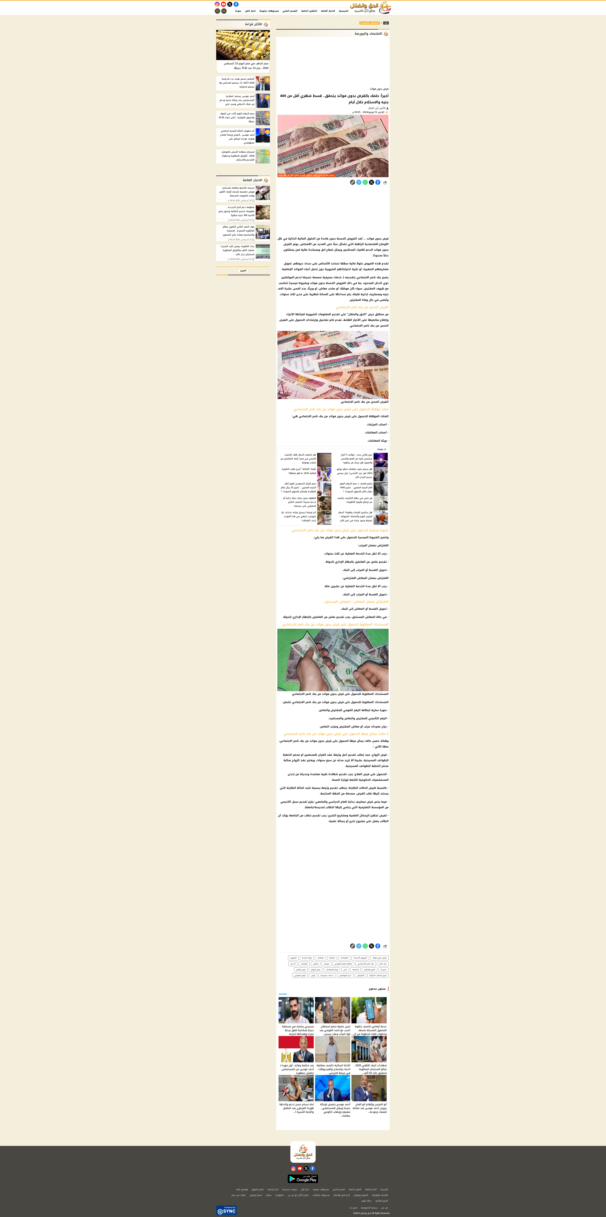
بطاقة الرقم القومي (343, 964)
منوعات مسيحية (289, 1189)
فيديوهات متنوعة (269, 11)
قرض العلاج (301, 969)
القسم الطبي (289, 11)
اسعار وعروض (256, 1195)
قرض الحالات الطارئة (377, 975)
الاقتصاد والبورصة (369, 23)
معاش (315, 964)
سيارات (269, 1195)
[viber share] (358, 182)
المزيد (243, 270)
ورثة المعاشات (332, 969)
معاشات (320, 958)
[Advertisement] (333, 62)
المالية (332, 958)
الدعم (293, 964)
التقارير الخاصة (309, 11)
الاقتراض (360, 975)
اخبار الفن (250, 11)
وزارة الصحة (307, 958)
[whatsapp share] (365, 182)
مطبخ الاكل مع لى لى (298, 1195)
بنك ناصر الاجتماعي (292, 740)
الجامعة (294, 815)
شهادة (333, 774)
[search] (217, 11)
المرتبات (304, 964)
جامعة (310, 807)
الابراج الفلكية (381, 1201)
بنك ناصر (382, 964)
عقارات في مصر (239, 1195)
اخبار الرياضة (273, 1189)
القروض (293, 958)
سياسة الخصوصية (369, 1208)
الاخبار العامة (328, 11)
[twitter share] (371, 182)
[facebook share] (377, 182)
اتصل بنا (353, 1208)
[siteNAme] (370, 8)
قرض (313, 975)
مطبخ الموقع (258, 1189)
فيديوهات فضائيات (321, 1195)
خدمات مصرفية (327, 975)
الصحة (336, 779)
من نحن (384, 1208)
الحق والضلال (369, 969)
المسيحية (370, 760)
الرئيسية (343, 11)
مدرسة (319, 807)
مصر (345, 969)
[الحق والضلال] (386, 23)
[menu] (224, 11)
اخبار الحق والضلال (341, 1195)
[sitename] (303, 1151)
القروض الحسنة (360, 958)
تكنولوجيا (279, 1195)
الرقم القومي (300, 975)
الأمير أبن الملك (377, 108)
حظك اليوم (367, 1201)
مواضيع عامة (242, 1189)
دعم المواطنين (345, 975)
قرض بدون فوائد (320, 740)
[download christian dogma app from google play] (303, 1179)
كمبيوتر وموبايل (361, 1195)
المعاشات (344, 958)
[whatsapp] (352, 182)
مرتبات (326, 964)
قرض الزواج (315, 969)
